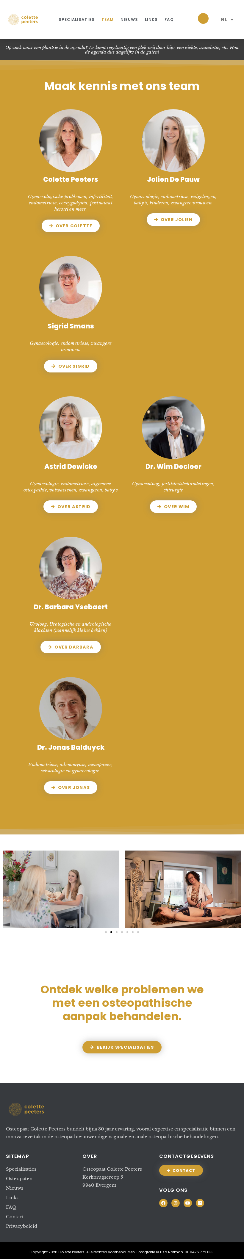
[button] (106, 932)
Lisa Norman (171, 1252)
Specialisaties (76, 19)
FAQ (169, 19)
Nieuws (129, 19)
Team (107, 19)
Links (151, 19)
